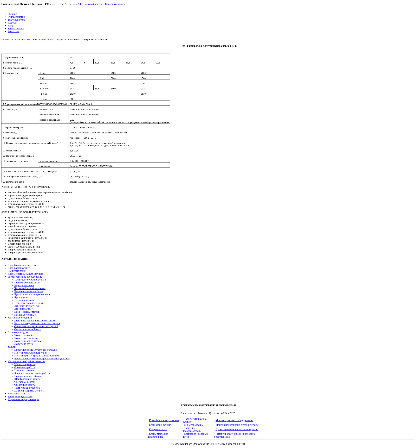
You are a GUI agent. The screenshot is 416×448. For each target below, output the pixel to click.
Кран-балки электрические (23, 265)
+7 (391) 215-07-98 (70, 4)
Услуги (12, 346)
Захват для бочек (23, 343)
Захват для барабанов (26, 338)
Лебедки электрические (27, 306)
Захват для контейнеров (27, 341)
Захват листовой (23, 335)
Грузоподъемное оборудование (25, 276)
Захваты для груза (18, 332)
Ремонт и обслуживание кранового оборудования (42, 358)
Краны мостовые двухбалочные (25, 273)
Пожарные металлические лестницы (34, 320)
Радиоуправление (24, 285)
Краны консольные (25, 314)
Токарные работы (24, 370)
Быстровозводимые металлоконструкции (37, 323)
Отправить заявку (115, 4)
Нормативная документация (23, 399)
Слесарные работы (24, 381)
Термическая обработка (27, 387)
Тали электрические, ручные (30, 279)
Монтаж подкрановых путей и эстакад (237, 424)
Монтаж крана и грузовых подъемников (36, 355)
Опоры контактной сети (27, 329)
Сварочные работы (24, 384)
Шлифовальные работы (27, 379)
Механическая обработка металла (26, 361)
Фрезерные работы (24, 367)
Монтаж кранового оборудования (234, 420)
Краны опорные (57, 39)
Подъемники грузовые (26, 282)
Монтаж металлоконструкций (30, 352)
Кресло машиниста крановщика (32, 294)
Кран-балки (39, 39)
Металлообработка (24, 364)
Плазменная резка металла (29, 390)
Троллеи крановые (24, 300)
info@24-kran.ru (93, 4)
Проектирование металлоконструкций (35, 349)
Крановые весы (23, 297)
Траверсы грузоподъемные (29, 303)
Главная (5, 39)
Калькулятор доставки (20, 396)
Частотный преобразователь (30, 288)
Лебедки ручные (23, 308)
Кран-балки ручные (19, 268)
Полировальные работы (27, 376)
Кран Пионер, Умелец (26, 311)
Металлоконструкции (20, 317)
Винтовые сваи (16, 393)
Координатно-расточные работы (32, 373)
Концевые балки (21, 39)
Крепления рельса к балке (28, 291)
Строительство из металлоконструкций (36, 326)
